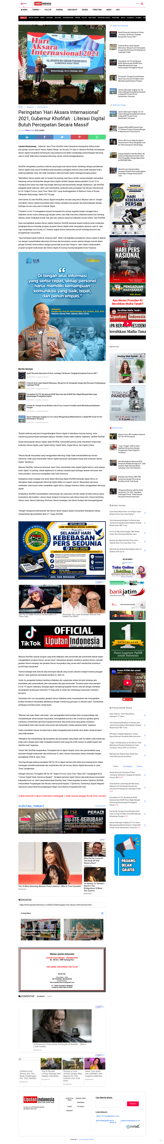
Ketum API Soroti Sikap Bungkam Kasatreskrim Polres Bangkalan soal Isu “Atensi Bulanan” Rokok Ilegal (131, 142)
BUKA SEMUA (100, 806)
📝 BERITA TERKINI (119, 26)
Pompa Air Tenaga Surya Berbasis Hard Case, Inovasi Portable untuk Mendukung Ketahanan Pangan (63, 406)
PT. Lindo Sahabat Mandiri (85, 1139)
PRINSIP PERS (81, 1098)
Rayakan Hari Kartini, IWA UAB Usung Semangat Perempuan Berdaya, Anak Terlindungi (129, 479)
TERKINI (35, 10)
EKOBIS (85, 10)
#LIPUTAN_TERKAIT (31, 806)
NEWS (24, 10)
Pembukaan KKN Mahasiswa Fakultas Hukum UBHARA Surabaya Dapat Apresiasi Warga (39, 932)
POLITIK (48, 10)
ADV (118, 10)
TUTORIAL (80, 1106)
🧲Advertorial (116, 428)
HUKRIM (59, 10)
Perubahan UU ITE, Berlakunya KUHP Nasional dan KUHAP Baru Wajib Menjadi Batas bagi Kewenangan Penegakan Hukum (62, 395)
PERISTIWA (97, 10)
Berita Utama (42, 107)
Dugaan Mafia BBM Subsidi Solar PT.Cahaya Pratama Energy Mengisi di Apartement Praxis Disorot (131, 129)
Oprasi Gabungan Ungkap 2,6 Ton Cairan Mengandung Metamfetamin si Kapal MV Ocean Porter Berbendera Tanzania (64, 418)
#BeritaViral (68, 819)
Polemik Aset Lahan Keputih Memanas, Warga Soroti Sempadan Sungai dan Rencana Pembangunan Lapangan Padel (66, 384)
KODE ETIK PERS (69, 1099)
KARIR (69, 1106)
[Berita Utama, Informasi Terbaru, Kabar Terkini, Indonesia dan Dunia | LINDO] (42, 4)
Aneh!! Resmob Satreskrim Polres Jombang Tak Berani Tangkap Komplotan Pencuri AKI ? (62, 373)
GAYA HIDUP (72, 10)
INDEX (108, 10)
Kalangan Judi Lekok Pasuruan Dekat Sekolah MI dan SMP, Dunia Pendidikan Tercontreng (83, 932)
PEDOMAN (80, 1102)
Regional (30, 107)
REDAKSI (69, 1111)
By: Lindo (21, 130)
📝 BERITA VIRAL (118, 105)
